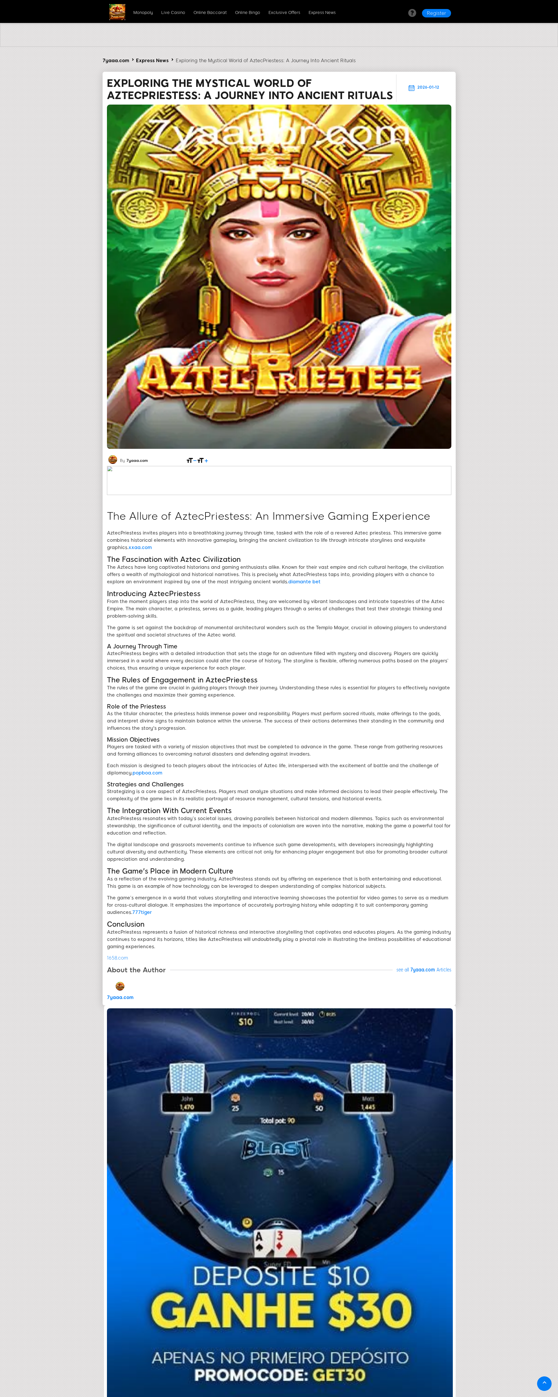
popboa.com (147, 773)
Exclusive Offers (284, 12)
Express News (322, 12)
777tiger (142, 912)
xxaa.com (140, 547)
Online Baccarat (210, 12)
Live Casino (173, 12)
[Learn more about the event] (279, 45)
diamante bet (304, 581)
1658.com (117, 958)
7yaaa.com (116, 60)
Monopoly (143, 12)
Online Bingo (247, 12)
